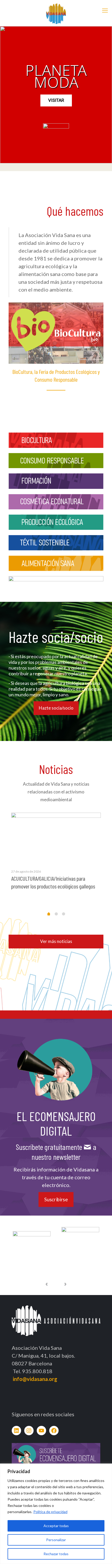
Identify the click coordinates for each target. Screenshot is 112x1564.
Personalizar (56, 1540)
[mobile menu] (105, 10)
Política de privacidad (50, 1511)
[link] (56, 440)
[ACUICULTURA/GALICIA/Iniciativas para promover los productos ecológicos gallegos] (56, 838)
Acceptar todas (56, 1525)
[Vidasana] (56, 13)
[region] (56, 1514)
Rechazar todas (56, 1554)
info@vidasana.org (35, 1379)
